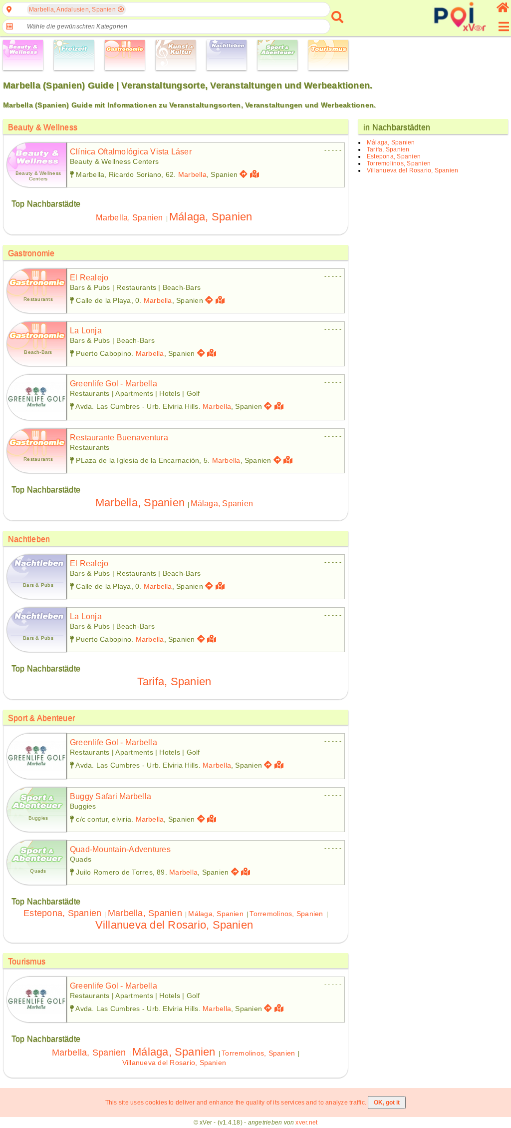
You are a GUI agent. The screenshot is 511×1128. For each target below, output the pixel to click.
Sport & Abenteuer (41, 718)
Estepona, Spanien (62, 913)
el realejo (89, 277)
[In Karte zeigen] (255, 174)
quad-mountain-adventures (120, 849)
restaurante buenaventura (119, 437)
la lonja (86, 330)
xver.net (306, 1122)
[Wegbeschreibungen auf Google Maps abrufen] (244, 174)
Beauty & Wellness (42, 127)
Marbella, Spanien (129, 217)
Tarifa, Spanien (174, 681)
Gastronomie (31, 253)
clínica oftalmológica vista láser (131, 151)
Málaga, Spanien (211, 216)
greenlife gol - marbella (113, 383)
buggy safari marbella (110, 796)
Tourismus (26, 961)
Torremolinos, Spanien (286, 914)
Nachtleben (29, 539)
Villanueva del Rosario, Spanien (174, 925)
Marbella (192, 174)
